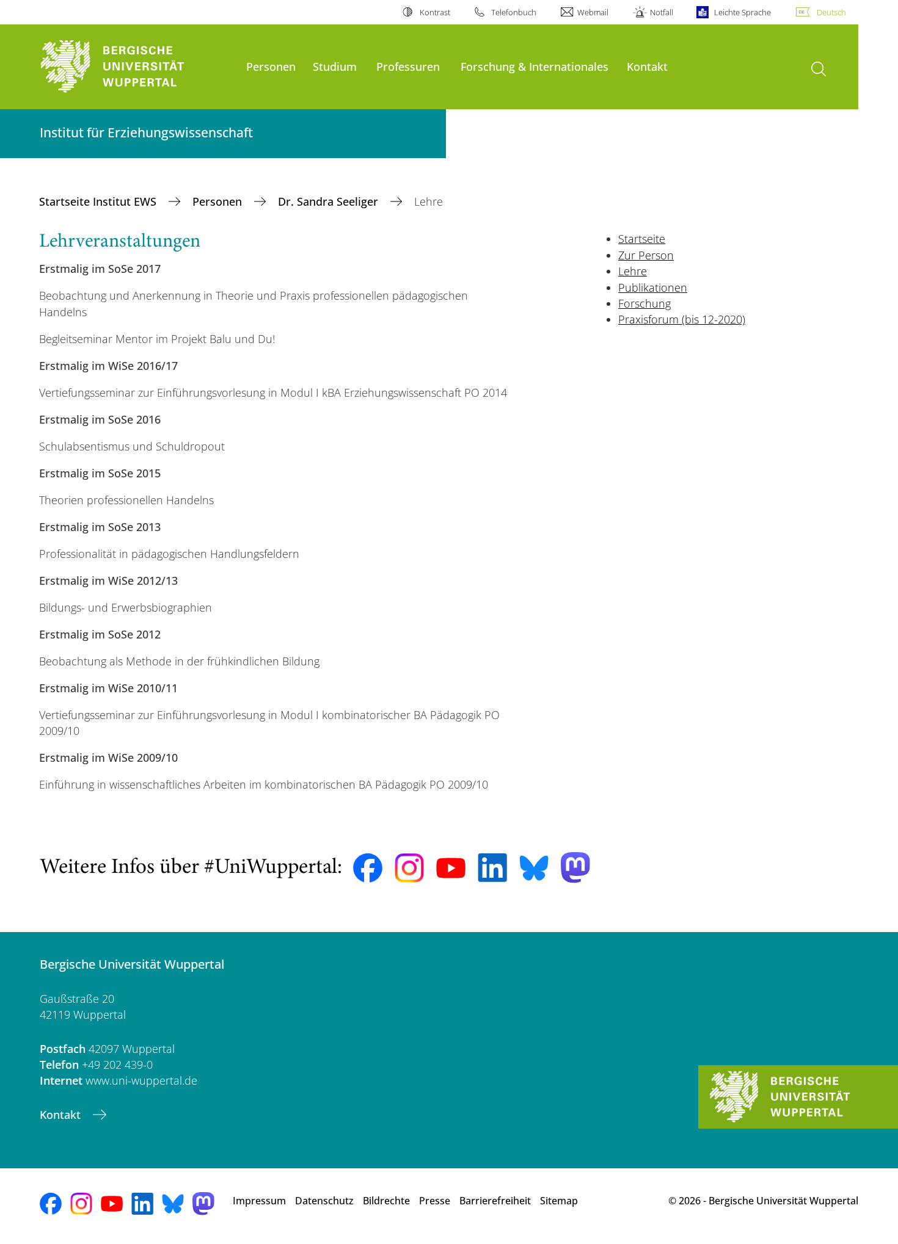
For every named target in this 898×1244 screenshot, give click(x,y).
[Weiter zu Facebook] (367, 868)
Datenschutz (324, 1200)
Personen (271, 66)
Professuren (408, 66)
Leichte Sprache (742, 12)
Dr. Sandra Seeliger (329, 201)
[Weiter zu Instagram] (409, 868)
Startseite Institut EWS (99, 201)
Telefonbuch (513, 12)
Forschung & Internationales (534, 66)
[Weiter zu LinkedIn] (492, 867)
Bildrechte (386, 1200)
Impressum (259, 1200)
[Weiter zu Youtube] (450, 868)
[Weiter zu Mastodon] (575, 867)
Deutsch (831, 12)
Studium (335, 66)
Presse (434, 1200)
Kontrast (435, 12)
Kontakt (647, 66)
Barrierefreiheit (495, 1200)
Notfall (661, 12)
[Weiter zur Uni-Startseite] (137, 67)
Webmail (592, 12)
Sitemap (559, 1200)
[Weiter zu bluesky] (534, 868)
